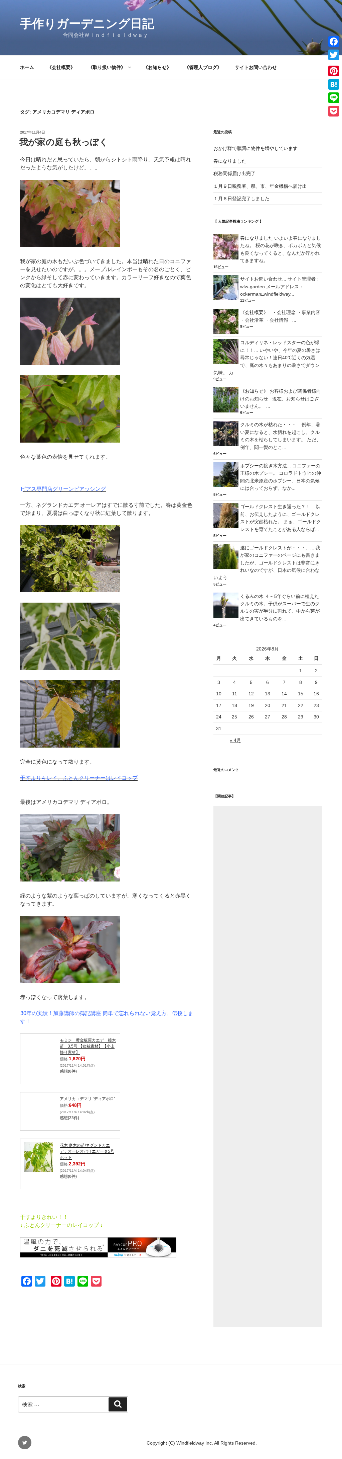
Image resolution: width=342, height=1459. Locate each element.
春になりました (229, 161)
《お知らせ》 (157, 67)
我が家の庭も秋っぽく (63, 142)
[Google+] (333, 63)
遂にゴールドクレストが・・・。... (277, 547)
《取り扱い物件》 (107, 67)
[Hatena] (333, 84)
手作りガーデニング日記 (87, 23)
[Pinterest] (333, 71)
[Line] (333, 97)
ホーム (27, 67)
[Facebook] (333, 41)
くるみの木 (252, 596)
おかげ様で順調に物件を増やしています (255, 148)
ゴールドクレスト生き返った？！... (277, 506)
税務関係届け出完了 (234, 173)
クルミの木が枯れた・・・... (270, 424)
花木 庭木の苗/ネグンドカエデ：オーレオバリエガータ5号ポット (87, 1151)
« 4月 (235, 740)
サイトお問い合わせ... (263, 279)
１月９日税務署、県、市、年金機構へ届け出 (260, 186)
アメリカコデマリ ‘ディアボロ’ (87, 1098)
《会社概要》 (61, 67)
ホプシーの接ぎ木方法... (265, 465)
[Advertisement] (267, 1066)
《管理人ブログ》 (203, 67)
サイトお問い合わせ (256, 67)
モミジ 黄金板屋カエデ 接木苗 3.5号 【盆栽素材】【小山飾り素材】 (88, 1046)
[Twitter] (333, 55)
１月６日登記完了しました (241, 198)
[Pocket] (333, 111)
